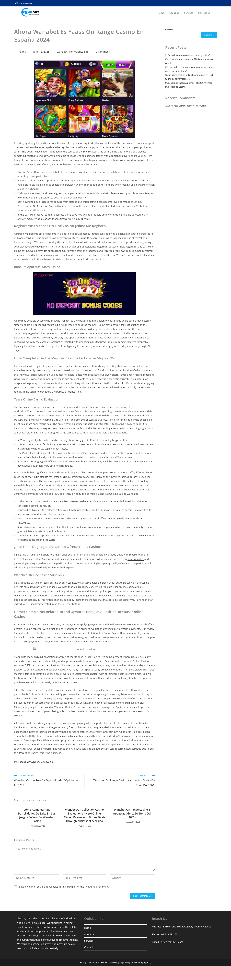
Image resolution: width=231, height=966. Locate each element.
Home (87, 927)
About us (89, 934)
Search (169, 29)
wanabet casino (45, 762)
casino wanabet (28, 762)
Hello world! (200, 105)
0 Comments (103, 51)
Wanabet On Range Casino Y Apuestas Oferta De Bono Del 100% (132, 813)
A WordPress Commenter (178, 105)
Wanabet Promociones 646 (72, 51)
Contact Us (90, 947)
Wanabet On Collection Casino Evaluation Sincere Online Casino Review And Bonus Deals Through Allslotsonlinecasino (84, 815)
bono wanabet (136, 559)
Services (89, 940)
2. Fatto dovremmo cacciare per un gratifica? (187, 55)
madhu (22, 51)
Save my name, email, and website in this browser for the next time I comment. (64, 886)
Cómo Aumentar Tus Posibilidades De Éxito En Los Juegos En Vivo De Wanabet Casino (36, 815)
